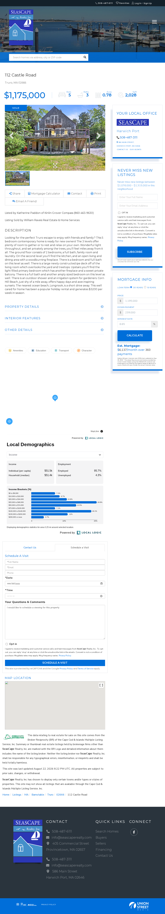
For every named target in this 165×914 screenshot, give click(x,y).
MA (26, 794)
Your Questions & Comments (25, 602)
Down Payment (125, 307)
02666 (60, 794)
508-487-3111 (128, 137)
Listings (16, 794)
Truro (50, 794)
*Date (9, 578)
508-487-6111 (105, 3)
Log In (138, 3)
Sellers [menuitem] (101, 843)
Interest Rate (125, 319)
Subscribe (134, 251)
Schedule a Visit (80, 547)
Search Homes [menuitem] (107, 831)
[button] (84, 57)
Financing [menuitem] (104, 850)
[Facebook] (134, 832)
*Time (9, 590)
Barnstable (38, 794)
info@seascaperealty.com (72, 837)
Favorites (124, 3)
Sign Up (148, 3)
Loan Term (123, 287)
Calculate (135, 335)
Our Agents (135, 149)
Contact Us (30, 547)
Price (120, 295)
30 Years (138, 287)
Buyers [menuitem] (101, 837)
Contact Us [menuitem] (104, 855)
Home (5, 794)
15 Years (151, 287)
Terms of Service (85, 668)
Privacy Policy (65, 655)
